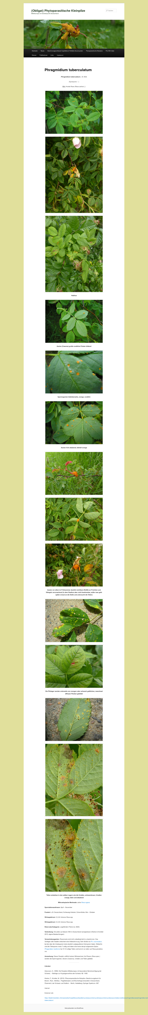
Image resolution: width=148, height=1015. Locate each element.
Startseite (34, 51)
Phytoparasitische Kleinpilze (94, 51)
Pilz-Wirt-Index (110, 51)
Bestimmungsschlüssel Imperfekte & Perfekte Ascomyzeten (65, 51)
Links (52, 55)
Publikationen (43, 55)
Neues (42, 51)
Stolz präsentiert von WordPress (74, 1008)
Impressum (60, 55)
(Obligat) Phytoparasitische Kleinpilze (58, 10)
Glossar (34, 55)
